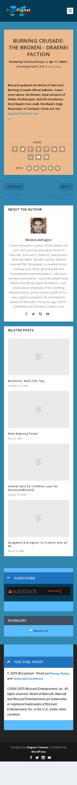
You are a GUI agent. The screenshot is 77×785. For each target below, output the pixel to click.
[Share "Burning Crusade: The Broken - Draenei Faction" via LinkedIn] (54, 149)
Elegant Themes (37, 747)
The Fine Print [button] (28, 662)
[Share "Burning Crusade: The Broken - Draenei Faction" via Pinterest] (46, 149)
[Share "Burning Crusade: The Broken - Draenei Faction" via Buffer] (62, 149)
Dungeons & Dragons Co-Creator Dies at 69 (37, 544)
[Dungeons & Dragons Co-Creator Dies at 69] (38, 518)
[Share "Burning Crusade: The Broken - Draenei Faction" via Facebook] (15, 149)
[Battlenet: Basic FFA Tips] (38, 357)
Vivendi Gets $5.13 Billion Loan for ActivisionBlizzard (33, 488)
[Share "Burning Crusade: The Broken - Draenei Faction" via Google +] (31, 149)
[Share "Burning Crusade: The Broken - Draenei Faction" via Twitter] (23, 149)
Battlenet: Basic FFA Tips (26, 381)
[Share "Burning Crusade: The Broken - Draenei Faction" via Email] (38, 157)
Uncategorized (26, 66)
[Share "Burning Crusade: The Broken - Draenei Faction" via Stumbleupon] (31, 157)
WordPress (38, 751)
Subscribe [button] (25, 578)
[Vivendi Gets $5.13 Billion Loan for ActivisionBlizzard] (38, 462)
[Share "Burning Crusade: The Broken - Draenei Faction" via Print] (46, 157)
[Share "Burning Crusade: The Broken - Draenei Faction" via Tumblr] (38, 149)
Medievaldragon (34, 62)
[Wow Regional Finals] (38, 409)
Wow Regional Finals (23, 433)
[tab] (38, 578)
